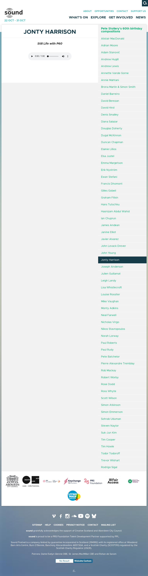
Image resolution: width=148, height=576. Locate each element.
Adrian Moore (109, 45)
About (87, 11)
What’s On (78, 17)
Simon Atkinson (111, 405)
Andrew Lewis (110, 66)
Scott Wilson (109, 398)
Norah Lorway (110, 336)
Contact (122, 11)
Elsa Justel (107, 156)
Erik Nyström (109, 170)
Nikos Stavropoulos (113, 329)
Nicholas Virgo (110, 322)
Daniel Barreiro (110, 94)
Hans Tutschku (110, 204)
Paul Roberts (109, 343)
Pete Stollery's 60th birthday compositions (121, 30)
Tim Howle (107, 446)
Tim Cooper (108, 439)
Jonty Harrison (110, 260)
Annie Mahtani (110, 80)
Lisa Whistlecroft (111, 287)
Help (48, 525)
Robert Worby (110, 377)
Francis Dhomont (111, 184)
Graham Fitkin (109, 197)
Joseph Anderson (112, 267)
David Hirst (108, 107)
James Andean (110, 225)
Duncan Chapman (112, 142)
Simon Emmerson (112, 412)
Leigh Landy (108, 280)
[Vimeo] (54, 518)
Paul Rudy (107, 350)
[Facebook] (60, 518)
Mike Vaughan (110, 301)
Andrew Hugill (110, 59)
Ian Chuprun (108, 218)
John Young (108, 253)
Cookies (58, 525)
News (141, 17)
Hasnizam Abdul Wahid (115, 211)
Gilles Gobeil (108, 190)
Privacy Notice (75, 525)
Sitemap (37, 525)
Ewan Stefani (109, 177)
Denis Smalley (110, 114)
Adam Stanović (110, 52)
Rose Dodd (108, 384)
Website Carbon (82, 560)
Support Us (138, 11)
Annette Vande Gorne (115, 73)
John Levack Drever (113, 246)
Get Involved (121, 17)
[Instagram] (67, 518)
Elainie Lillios (108, 149)
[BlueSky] (94, 518)
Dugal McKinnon (111, 135)
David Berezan (110, 101)
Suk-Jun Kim (109, 432)
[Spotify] (87, 518)
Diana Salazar (109, 121)
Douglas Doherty (111, 128)
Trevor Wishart (110, 460)
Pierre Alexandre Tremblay (118, 363)
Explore (98, 17)
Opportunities (104, 11)
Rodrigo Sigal (109, 467)
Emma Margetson (112, 163)
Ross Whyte (108, 391)
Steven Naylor (110, 426)
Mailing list (108, 525)
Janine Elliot (108, 232)
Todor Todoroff (110, 453)
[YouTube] (80, 518)
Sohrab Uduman (111, 419)
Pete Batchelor (110, 356)
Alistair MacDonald (112, 38)
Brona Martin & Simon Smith (118, 87)
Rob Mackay (108, 370)
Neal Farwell (108, 315)
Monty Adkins (109, 308)
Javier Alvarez (110, 239)
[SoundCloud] (74, 518)
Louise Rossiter (110, 294)
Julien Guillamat (111, 273)
